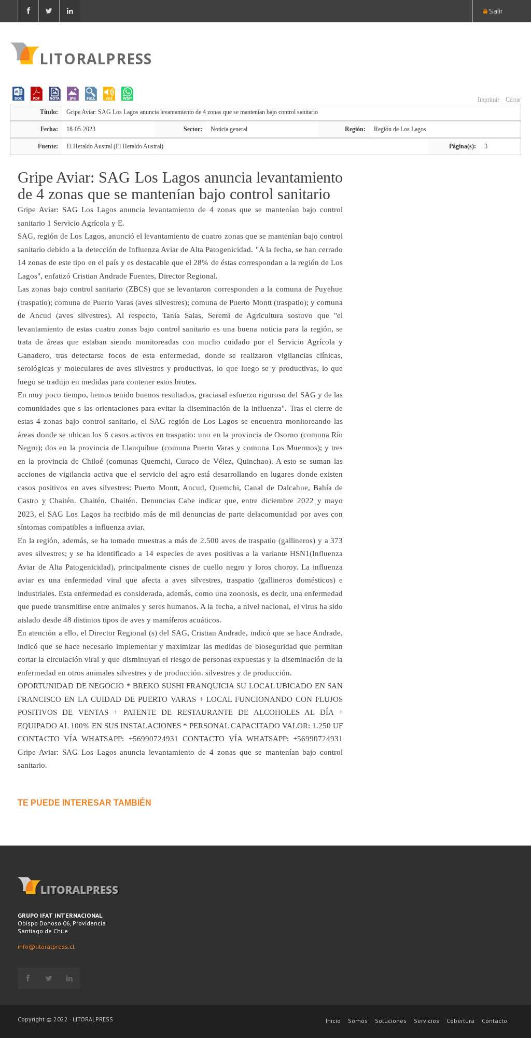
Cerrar (512, 99)
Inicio (333, 1021)
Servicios (426, 1021)
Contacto (494, 1021)
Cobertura (460, 1021)
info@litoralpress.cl (46, 946)
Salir (495, 11)
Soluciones (391, 1021)
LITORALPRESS (95, 57)
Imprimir (487, 99)
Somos (358, 1021)
